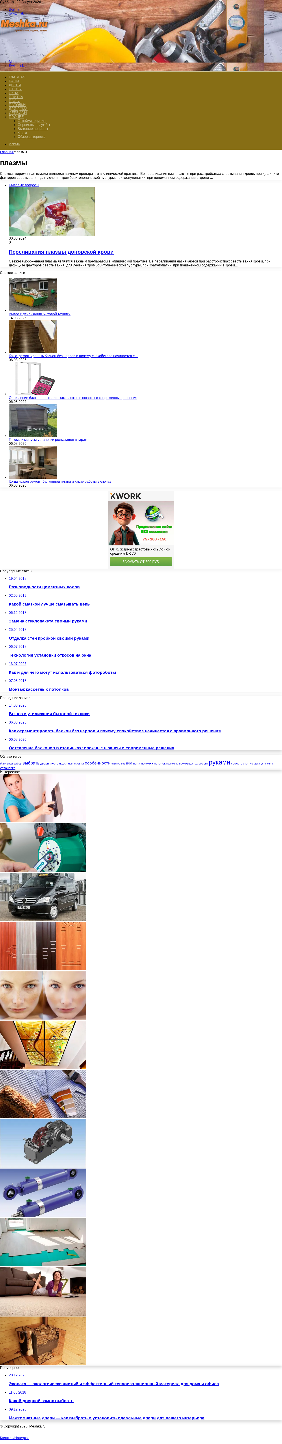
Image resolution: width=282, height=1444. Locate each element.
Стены (15, 89)
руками (219, 762)
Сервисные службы (34, 125)
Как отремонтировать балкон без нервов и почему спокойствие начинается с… (73, 356)
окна (80, 763)
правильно (172, 763)
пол (129, 763)
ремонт (203, 763)
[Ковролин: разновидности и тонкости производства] (43, 1314)
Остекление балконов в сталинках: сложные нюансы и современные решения (73, 398)
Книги (22, 133)
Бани (14, 81)
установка (7, 768)
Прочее (16, 117)
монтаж (72, 763)
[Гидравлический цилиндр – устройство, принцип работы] (43, 1216)
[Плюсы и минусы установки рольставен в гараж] (33, 436)
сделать (236, 763)
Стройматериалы (32, 121)
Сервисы (18, 113)
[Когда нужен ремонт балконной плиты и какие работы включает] (33, 477)
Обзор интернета (31, 136)
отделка (115, 763)
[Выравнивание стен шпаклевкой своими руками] (43, 821)
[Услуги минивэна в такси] (43, 920)
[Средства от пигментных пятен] (43, 1018)
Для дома (18, 109)
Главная (7, 152)
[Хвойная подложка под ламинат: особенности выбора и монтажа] (43, 1265)
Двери (15, 85)
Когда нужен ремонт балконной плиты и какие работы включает (61, 481)
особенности (98, 763)
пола (136, 763)
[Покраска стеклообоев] (43, 1117)
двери (44, 763)
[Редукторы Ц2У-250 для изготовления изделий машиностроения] (43, 1166)
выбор (18, 763)
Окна (14, 93)
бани (3, 763)
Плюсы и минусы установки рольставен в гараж (48, 439)
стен (246, 763)
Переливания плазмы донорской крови (61, 252)
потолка (147, 763)
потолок (159, 763)
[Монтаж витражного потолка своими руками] (43, 1068)
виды (10, 763)
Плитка (16, 97)
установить (267, 763)
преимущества (188, 763)
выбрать (30, 763)
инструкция (58, 763)
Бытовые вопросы (33, 129)
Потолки (17, 105)
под (123, 763)
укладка (255, 763)
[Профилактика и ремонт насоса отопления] (43, 870)
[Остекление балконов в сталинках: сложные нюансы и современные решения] (33, 394)
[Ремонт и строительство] (25, 54)
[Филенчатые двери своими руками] (43, 969)
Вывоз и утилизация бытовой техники (39, 314)
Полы (14, 101)
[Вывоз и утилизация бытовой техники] (33, 310)
